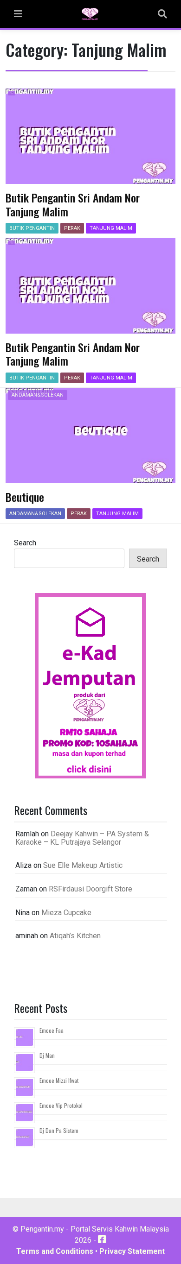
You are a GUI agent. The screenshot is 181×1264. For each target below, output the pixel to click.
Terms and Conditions (54, 1251)
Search (25, 542)
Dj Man (47, 1055)
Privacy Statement (132, 1251)
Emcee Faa (51, 1030)
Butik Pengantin (32, 228)
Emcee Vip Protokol (61, 1105)
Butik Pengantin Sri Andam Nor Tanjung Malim (73, 204)
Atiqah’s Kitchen (75, 935)
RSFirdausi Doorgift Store (90, 889)
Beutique (25, 496)
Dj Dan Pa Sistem (58, 1130)
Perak (72, 228)
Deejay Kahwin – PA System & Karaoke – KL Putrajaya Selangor (82, 838)
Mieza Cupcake (66, 912)
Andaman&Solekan (38, 395)
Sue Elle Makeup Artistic (83, 865)
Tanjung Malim (111, 228)
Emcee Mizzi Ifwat (58, 1080)
